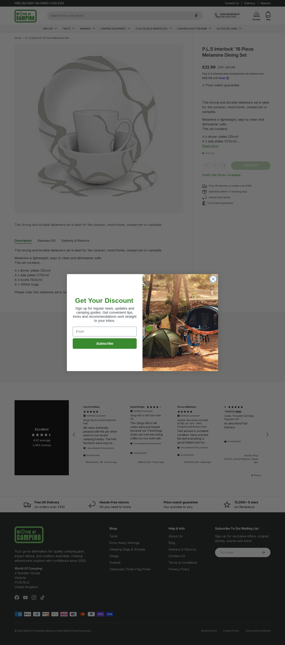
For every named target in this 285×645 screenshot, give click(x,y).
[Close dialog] (213, 279)
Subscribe (104, 343)
